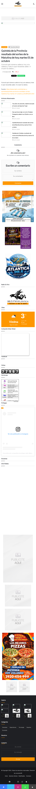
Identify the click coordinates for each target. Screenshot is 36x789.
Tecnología (21, 727)
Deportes (29, 727)
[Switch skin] (34, 4)
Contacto (4, 743)
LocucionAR (19, 773)
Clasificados (21, 776)
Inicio (6, 776)
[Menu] (2, 4)
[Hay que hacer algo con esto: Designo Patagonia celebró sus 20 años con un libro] (6, 113)
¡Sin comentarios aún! (18, 153)
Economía (4, 730)
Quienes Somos (13, 776)
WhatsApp (21, 75)
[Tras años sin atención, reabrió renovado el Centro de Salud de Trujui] (6, 105)
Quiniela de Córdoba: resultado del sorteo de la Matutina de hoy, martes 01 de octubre (23, 135)
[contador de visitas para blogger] (10, 373)
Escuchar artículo (14, 47)
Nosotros (4, 735)
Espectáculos (13, 727)
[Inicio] (18, 3)
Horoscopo (16, 401)
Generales (4, 47)
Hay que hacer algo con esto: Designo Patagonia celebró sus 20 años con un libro (22, 114)
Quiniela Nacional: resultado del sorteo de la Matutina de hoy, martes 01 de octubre (22, 125)
